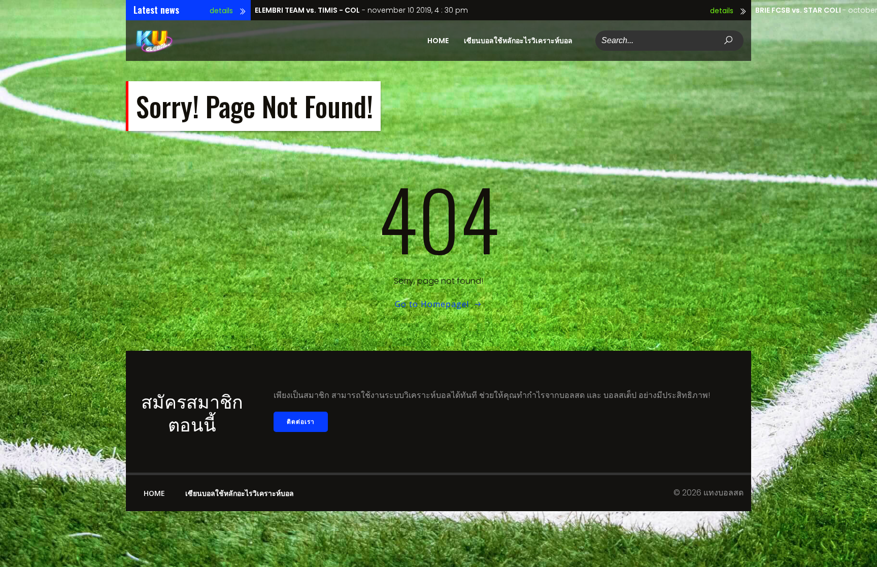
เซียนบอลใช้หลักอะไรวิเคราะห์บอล (518, 41)
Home (438, 41)
